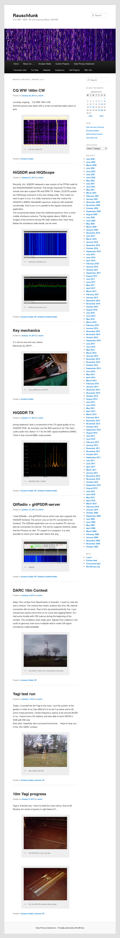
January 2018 (92, 266)
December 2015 (93, 331)
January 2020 (92, 229)
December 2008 (93, 540)
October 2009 (92, 512)
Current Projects (62, 63)
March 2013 (91, 414)
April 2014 (90, 377)
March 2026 (91, 165)
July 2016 (90, 312)
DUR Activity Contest (94, 134)
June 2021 (90, 186)
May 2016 (90, 319)
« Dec (90, 116)
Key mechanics (26, 330)
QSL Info (88, 70)
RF (35, 316)
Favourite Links (20, 70)
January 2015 (92, 355)
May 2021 (90, 189)
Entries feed (91, 560)
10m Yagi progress (29, 793)
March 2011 (91, 469)
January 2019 (92, 242)
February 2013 (92, 417)
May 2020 (90, 223)
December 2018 (93, 245)
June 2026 (90, 162)
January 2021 (92, 199)
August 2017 (91, 276)
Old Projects (74, 70)
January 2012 (92, 445)
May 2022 (90, 180)
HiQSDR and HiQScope (33, 172)
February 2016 (92, 325)
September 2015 (93, 340)
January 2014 (92, 386)
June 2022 (90, 177)
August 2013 (91, 399)
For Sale (34, 70)
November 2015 (93, 334)
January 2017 (92, 297)
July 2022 (90, 174)
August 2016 (91, 309)
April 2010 (90, 500)
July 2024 (90, 168)
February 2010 (92, 506)
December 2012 (93, 420)
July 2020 (90, 217)
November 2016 (93, 303)
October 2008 (92, 546)
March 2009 (91, 531)
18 (93, 107)
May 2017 (90, 285)
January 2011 (92, 472)
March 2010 (91, 503)
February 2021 (92, 196)
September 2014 (93, 368)
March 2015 (91, 352)
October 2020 (92, 208)
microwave (90, 138)
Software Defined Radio (47, 316)
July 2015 (90, 343)
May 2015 (90, 349)
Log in (89, 557)
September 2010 (93, 485)
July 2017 (90, 279)
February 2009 (92, 534)
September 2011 (93, 457)
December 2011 (93, 448)
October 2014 (92, 365)
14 (102, 104)
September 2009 (93, 516)
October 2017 (92, 269)
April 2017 (90, 288)
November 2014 (93, 362)
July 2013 (90, 402)
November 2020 (93, 205)
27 (99, 110)
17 (90, 107)
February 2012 (92, 442)
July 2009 (90, 519)
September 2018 (93, 251)
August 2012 (91, 432)
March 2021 (91, 192)
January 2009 (92, 537)
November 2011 (93, 451)
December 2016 (93, 300)
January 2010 (92, 509)
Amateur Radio (44, 63)
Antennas (100, 127)
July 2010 (90, 491)
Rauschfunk (25, 15)
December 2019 (93, 232)
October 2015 (92, 337)
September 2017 (93, 272)
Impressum (60, 70)
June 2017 (90, 282)
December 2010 (93, 475)
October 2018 (92, 248)
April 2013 (90, 411)
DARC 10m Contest (30, 590)
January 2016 (92, 328)
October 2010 (92, 482)
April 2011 (90, 466)
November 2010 (93, 479)
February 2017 (92, 294)
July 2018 (90, 254)
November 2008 (93, 543)
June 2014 (90, 371)
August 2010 (91, 488)
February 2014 (92, 383)
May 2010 (90, 497)
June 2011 (90, 463)
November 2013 (93, 392)
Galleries (46, 70)
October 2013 (92, 396)
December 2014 (93, 359)
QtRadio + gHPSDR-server (36, 504)
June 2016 (90, 315)
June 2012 (90, 438)
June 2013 (90, 405)
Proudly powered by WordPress (71, 927)
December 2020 (93, 202)
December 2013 (93, 389)
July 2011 (90, 460)
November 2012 (93, 423)
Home (16, 63)
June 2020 (90, 220)
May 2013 (90, 408)
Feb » (102, 116)
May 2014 (90, 374)
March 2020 (91, 226)
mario (40, 95)
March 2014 (91, 380)
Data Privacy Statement (84, 63)
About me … (28, 63)
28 (102, 110)
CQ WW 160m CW (29, 90)
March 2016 (91, 322)
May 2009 (90, 525)
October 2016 (92, 306)
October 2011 (92, 454)
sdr (96, 138)
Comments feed (93, 563)
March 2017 (91, 291)
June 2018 (90, 257)
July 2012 (90, 435)
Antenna (37, 780)
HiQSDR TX (23, 412)
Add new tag (91, 127)
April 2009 (90, 528)
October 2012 (92, 426)
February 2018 (92, 263)
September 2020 (93, 211)
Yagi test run (24, 693)
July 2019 (90, 235)
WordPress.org (93, 566)
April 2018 (90, 260)
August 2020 (91, 214)
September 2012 (93, 429)
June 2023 (90, 171)
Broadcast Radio (92, 130)
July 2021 (90, 183)
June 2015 (90, 346)
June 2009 (90, 522)
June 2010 (90, 494)
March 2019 (91, 239)
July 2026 (90, 159)
